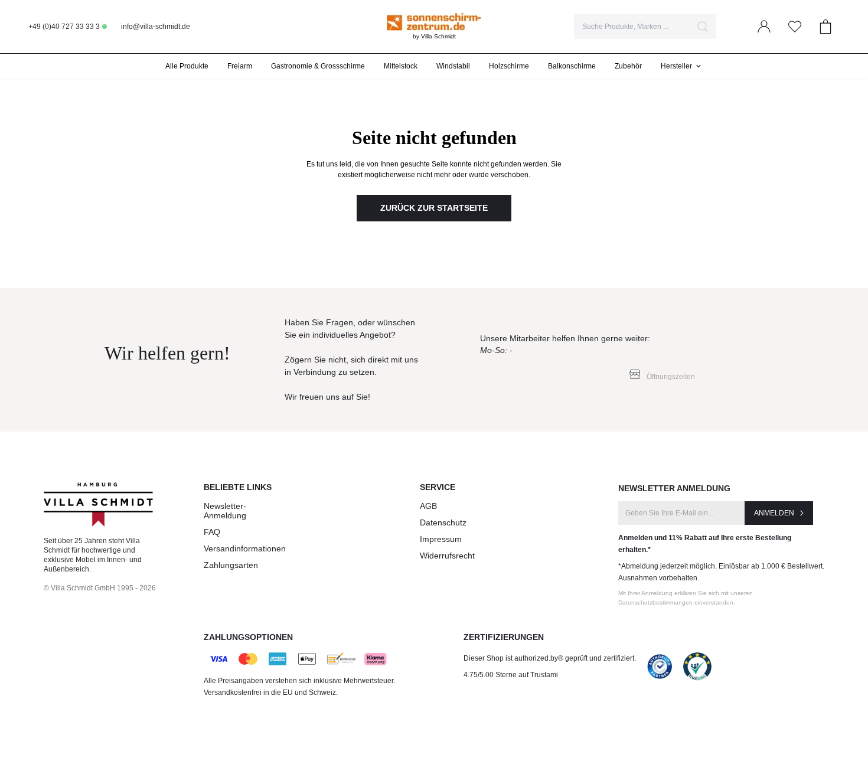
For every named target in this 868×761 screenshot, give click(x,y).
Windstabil (453, 66)
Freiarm (239, 66)
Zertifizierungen (504, 637)
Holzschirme (509, 66)
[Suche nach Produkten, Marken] (703, 26)
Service (437, 487)
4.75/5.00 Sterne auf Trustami (511, 675)
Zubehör (628, 66)
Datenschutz (443, 522)
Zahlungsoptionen (248, 637)
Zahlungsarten (231, 565)
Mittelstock (400, 66)
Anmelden (774, 513)
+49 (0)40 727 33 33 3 (64, 26)
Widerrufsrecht (447, 555)
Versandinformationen (245, 548)
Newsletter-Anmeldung (225, 510)
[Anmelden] (764, 26)
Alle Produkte (186, 66)
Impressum (441, 539)
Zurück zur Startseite (434, 208)
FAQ (212, 532)
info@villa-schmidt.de (155, 26)
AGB (428, 506)
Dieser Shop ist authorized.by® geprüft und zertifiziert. (550, 658)
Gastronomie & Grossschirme (318, 66)
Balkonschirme (572, 66)
